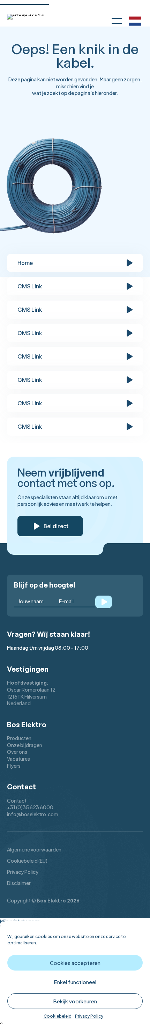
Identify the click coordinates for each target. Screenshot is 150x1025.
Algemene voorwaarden (34, 849)
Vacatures (18, 758)
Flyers (14, 765)
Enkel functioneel (75, 982)
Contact (17, 800)
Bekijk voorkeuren (75, 1001)
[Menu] (117, 19)
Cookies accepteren (75, 962)
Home (25, 262)
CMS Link (29, 286)
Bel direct (56, 526)
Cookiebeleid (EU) (27, 860)
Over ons (17, 752)
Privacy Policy (89, 1016)
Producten (19, 738)
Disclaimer (19, 883)
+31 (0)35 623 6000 (30, 807)
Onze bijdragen (24, 745)
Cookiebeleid (58, 1016)
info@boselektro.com (32, 814)
